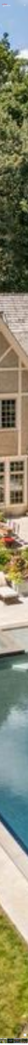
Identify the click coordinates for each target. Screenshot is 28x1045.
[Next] (25, 519)
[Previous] (3, 519)
